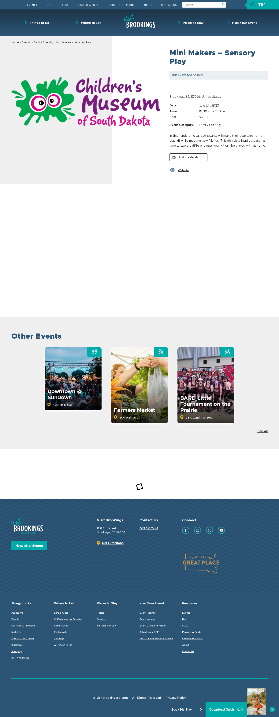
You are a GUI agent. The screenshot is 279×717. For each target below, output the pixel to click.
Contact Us (169, 5)
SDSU (64, 5)
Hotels (100, 613)
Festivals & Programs (23, 626)
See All (262, 431)
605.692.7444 (149, 528)
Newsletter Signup (29, 545)
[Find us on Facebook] (185, 532)
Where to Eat (90, 22)
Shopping (16, 651)
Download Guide (222, 709)
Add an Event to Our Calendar (156, 638)
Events (32, 5)
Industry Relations (121, 5)
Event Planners (148, 613)
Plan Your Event (244, 22)
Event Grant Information (153, 626)
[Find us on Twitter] (209, 532)
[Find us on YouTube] (221, 532)
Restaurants (60, 632)
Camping (101, 619)
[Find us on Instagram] (197, 532)
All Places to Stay (106, 626)
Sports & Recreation (22, 638)
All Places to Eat (63, 645)
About (147, 5)
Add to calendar (189, 157)
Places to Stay (193, 22)
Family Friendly (43, 42)
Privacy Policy (176, 697)
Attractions (17, 613)
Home (15, 42)
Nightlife (16, 632)
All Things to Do (20, 658)
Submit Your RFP (149, 632)
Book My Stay (181, 709)
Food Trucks (61, 626)
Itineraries (17, 645)
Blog (49, 5)
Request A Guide (88, 5)
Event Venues (147, 619)
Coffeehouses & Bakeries (68, 619)
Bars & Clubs (61, 613)
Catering (59, 638)
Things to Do (39, 22)
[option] (85, 101)
